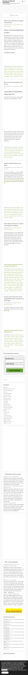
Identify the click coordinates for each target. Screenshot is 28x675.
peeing (11, 216)
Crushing (19, 69)
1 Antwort (21, 76)
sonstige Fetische (8, 148)
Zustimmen (5, 672)
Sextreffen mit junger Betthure (9, 503)
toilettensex (20, 344)
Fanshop (5, 392)
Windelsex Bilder (10, 275)
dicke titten (14, 279)
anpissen (6, 69)
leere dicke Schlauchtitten (12, 152)
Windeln (20, 289)
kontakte (16, 341)
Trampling (15, 76)
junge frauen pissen (17, 214)
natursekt (15, 155)
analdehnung (17, 277)
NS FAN (21, 155)
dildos (19, 279)
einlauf (22, 279)
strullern (16, 344)
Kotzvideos (5, 402)
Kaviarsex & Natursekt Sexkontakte (9, 1)
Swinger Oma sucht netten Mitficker (10, 476)
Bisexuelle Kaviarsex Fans (9, 388)
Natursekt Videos (16, 209)
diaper (10, 279)
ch (15, 69)
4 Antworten (10, 157)
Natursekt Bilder (16, 207)
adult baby (11, 277)
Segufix (10, 287)
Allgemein (5, 387)
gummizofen (7, 282)
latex (5, 285)
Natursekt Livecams (7, 406)
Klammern (13, 284)
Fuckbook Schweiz (11, 71)
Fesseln (16, 280)
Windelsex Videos (19, 275)
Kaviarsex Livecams (7, 396)
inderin (20, 212)
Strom (5, 289)
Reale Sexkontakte (8, 229)
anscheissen (11, 69)
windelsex (6, 290)
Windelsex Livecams (7, 421)
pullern (11, 74)
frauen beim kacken (8, 338)
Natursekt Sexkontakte (18, 147)
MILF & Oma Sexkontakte (11, 562)
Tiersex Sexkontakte (7, 416)
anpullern (20, 148)
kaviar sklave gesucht (18, 339)
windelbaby (9, 289)
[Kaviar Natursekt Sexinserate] (14, 8)
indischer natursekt (8, 214)
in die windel (19, 282)
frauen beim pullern (17, 338)
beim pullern (20, 210)
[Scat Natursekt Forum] (14, 557)
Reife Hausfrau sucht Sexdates (9, 580)
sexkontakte (6, 76)
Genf (17, 71)
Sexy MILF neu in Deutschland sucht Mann (12, 493)
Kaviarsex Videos (14, 270)
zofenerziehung (12, 290)
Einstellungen (4, 670)
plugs (18, 285)
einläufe (6, 280)
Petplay (5, 410)
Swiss (11, 76)
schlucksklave (10, 344)
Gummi (20, 280)
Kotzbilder (5, 401)
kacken (5, 284)
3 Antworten (19, 290)
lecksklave (20, 341)
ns (17, 155)
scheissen (16, 74)
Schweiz (15, 67)
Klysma (21, 284)
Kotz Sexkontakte (7, 399)
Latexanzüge (10, 285)
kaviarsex (21, 71)
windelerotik (15, 289)
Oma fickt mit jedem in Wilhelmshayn (11, 593)
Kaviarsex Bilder (6, 395)
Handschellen (13, 282)
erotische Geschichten (8, 390)
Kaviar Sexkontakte (17, 66)
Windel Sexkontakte (7, 418)
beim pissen (14, 210)
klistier (18, 284)
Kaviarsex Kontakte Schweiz (10, 72)
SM (20, 287)
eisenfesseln (11, 280)
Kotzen (18, 72)
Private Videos (6, 412)
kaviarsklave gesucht (8, 341)
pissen (7, 74)
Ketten (9, 284)
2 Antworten (6, 346)
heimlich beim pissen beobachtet (11, 212)
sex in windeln (16, 287)
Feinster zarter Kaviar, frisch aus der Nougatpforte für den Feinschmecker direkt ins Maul (14, 298)
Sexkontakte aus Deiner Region (13, 474)
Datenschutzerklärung (6, 668)
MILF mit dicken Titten (16, 153)
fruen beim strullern (8, 339)
